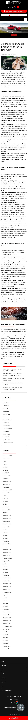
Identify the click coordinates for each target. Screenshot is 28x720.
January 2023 (6, 546)
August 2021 (6, 595)
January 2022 (6, 580)
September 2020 (7, 626)
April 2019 (5, 640)
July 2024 (5, 495)
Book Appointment (7, 690)
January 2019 (6, 649)
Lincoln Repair (6, 434)
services (3, 340)
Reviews (4, 682)
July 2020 (5, 632)
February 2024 (6, 510)
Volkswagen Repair (8, 442)
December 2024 (7, 481)
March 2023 (6, 541)
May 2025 (5, 467)
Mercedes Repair (7, 437)
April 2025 (5, 470)
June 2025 (5, 464)
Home (3, 661)
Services (4, 665)
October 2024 (6, 487)
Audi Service (6, 405)
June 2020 (5, 634)
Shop (3, 673)
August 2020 (6, 629)
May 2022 (5, 569)
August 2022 (6, 561)
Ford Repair (6, 422)
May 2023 (5, 535)
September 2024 (7, 490)
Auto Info (5, 408)
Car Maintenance (7, 417)
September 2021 (7, 592)
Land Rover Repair (7, 428)
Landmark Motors (7, 329)
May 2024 (5, 501)
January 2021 (6, 615)
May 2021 (5, 603)
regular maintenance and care (8, 252)
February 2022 (6, 578)
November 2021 (7, 586)
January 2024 (6, 512)
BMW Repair (6, 411)
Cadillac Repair (6, 414)
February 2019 (6, 646)
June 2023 (5, 532)
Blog (3, 686)
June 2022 (5, 566)
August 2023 (6, 527)
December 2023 (7, 515)
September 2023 (7, 524)
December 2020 (7, 617)
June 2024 (5, 498)
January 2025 (6, 478)
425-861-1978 (14, 15)
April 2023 (5, 538)
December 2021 (7, 583)
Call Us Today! (14, 718)
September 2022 (7, 558)
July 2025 (5, 461)
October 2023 (6, 521)
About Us (4, 678)
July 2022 (5, 563)
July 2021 (5, 597)
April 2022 (5, 572)
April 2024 (5, 504)
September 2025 (7, 456)
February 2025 (6, 475)
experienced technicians (9, 333)
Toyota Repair (6, 439)
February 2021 (6, 612)
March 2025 (6, 473)
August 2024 (6, 493)
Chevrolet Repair (7, 419)
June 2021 (5, 600)
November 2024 (7, 484)
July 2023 (5, 529)
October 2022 (6, 555)
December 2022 (7, 549)
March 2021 (6, 609)
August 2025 (6, 458)
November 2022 (7, 552)
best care (9, 356)
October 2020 (6, 623)
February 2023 (6, 544)
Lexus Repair (6, 431)
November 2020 (7, 620)
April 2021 (5, 606)
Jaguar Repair (6, 425)
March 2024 (6, 507)
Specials (4, 669)
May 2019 (5, 637)
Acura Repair (6, 402)
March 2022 (6, 575)
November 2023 (7, 518)
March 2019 (6, 643)
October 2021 (6, 589)
